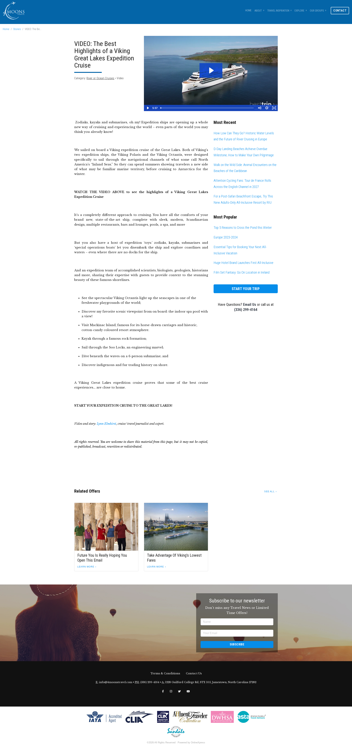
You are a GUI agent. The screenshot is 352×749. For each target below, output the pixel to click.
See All (269, 491)
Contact (339, 10)
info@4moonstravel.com (115, 682)
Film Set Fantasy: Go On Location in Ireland (242, 272)
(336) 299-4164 (245, 309)
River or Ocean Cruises (100, 78)
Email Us (249, 304)
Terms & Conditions (165, 673)
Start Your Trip (246, 289)
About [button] (258, 10)
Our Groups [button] (317, 10)
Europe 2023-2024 (226, 237)
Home (248, 10)
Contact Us (194, 673)
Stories (17, 29)
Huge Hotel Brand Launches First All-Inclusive (243, 263)
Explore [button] (299, 10)
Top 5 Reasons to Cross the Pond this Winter (243, 227)
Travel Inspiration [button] (278, 10)
